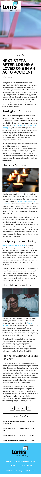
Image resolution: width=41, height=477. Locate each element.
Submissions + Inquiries (25, 461)
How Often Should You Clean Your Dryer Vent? (19, 435)
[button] (29, 3)
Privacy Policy (26, 466)
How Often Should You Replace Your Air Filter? (19, 440)
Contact (12, 466)
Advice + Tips (20, 55)
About (9, 461)
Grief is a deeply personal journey (14, 245)
